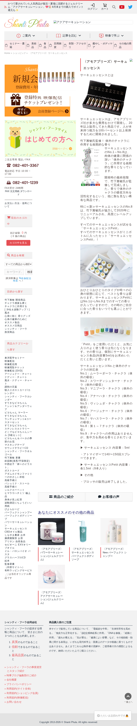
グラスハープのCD (15, 557)
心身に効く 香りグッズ (18, 316)
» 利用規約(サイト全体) (17, 688)
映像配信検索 (22, 279)
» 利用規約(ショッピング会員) (21, 693)
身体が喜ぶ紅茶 (13, 499)
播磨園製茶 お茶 (14, 538)
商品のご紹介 (63, 497)
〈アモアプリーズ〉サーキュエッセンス (47, 53)
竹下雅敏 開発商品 (15, 299)
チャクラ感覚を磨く (16, 303)
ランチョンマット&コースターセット (18, 419)
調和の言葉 (11, 386)
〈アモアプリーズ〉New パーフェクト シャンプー (115, 552)
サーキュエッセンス (16, 528)
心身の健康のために (16, 319)
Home (7, 53)
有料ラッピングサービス (18, 570)
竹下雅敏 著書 (13, 457)
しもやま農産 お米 (15, 535)
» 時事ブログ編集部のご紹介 (20, 675)
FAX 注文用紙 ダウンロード (18, 193)
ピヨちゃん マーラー (16, 412)
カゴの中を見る (18, 242)
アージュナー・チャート (18, 374)
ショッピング (19, 53)
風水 (7, 312)
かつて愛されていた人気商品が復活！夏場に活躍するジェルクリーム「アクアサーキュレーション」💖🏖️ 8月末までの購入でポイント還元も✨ (45, 6)
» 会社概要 (10, 679)
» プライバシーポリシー (18, 684)
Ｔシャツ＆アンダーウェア (18, 406)
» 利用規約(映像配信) (16, 697)
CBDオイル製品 (13, 531)
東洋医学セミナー (15, 357)
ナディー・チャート (16, 377)
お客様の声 (111, 497)
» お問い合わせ (13, 701)
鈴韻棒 (17, 461)
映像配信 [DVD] (14, 370)
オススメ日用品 (13, 325)
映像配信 (10, 361)
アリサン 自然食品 (15, 541)
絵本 (7, 560)
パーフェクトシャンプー (18, 512)
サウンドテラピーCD (16, 448)
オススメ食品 (12, 322)
